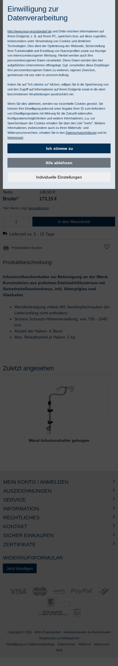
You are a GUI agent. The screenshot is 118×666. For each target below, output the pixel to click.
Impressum (15, 137)
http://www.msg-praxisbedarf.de (29, 31)
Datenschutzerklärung (81, 132)
